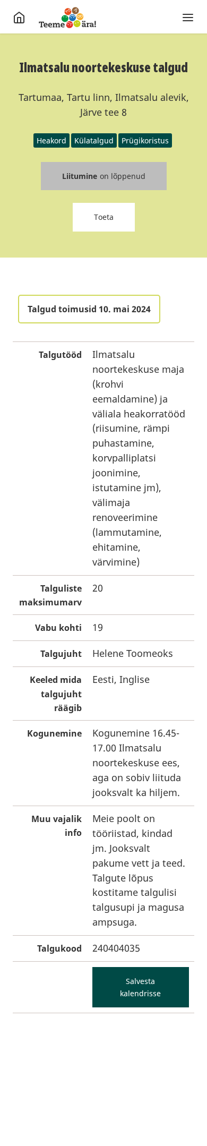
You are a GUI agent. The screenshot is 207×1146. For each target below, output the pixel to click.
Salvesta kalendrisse (140, 987)
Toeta (104, 217)
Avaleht (67, 17)
